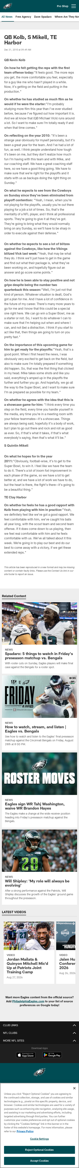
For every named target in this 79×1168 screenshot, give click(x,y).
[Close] (74, 1088)
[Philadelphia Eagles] (39, 1072)
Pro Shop (62, 6)
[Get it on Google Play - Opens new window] (52, 1057)
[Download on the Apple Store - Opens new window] (25, 1055)
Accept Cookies (39, 1160)
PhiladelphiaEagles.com (28, 1001)
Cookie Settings (39, 1138)
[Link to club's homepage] (7, 5)
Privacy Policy (25, 1131)
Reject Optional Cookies (39, 1149)
